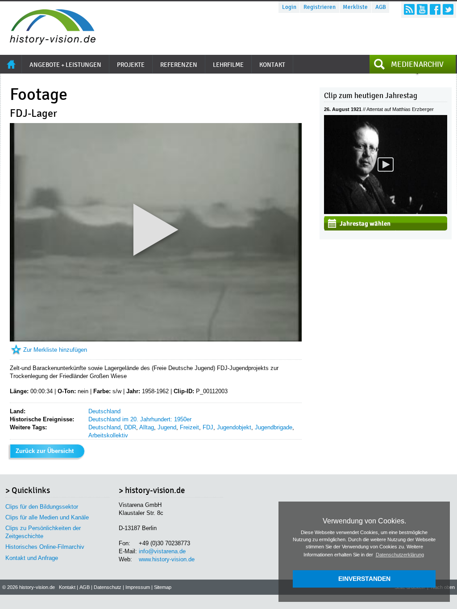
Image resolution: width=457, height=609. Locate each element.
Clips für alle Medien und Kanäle (47, 517)
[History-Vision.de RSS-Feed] (409, 9)
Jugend (167, 427)
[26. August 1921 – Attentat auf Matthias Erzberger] (385, 212)
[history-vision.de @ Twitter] (448, 9)
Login (289, 7)
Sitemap (162, 587)
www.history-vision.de (167, 559)
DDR (130, 427)
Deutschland (104, 411)
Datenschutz (107, 587)
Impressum (137, 587)
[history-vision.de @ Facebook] (435, 9)
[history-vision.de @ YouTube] (422, 9)
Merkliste (355, 7)
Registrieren (319, 7)
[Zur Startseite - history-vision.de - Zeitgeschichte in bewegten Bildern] (48, 42)
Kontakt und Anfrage (31, 558)
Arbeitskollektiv (108, 435)
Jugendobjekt (234, 427)
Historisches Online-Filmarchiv (44, 546)
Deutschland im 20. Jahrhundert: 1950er (139, 419)
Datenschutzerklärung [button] (400, 554)
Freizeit (189, 427)
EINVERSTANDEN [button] (364, 578)
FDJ (208, 427)
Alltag (146, 427)
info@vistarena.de (162, 551)
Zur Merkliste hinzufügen (55, 349)
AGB (380, 7)
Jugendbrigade (273, 427)
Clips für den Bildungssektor (41, 506)
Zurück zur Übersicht (45, 451)
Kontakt (67, 587)
